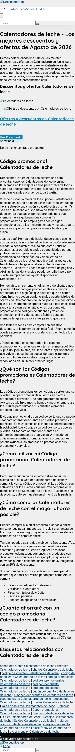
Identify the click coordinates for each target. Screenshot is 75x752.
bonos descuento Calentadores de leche (27, 666)
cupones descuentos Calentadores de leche (43, 695)
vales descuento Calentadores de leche (28, 706)
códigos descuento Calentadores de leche (29, 686)
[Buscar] (37, 24)
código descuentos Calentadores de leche (30, 673)
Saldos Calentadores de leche (34, 720)
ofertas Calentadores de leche (53, 702)
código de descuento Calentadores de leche (37, 675)
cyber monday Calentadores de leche (35, 731)
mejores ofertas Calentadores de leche (34, 722)
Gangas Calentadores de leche (53, 713)
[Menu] (1, 15)
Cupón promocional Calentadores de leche (29, 711)
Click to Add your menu (27, 8)
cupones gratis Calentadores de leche (25, 699)
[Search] (1, 20)
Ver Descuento (11, 137)
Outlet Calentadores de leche (21, 717)
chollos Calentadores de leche (53, 669)
